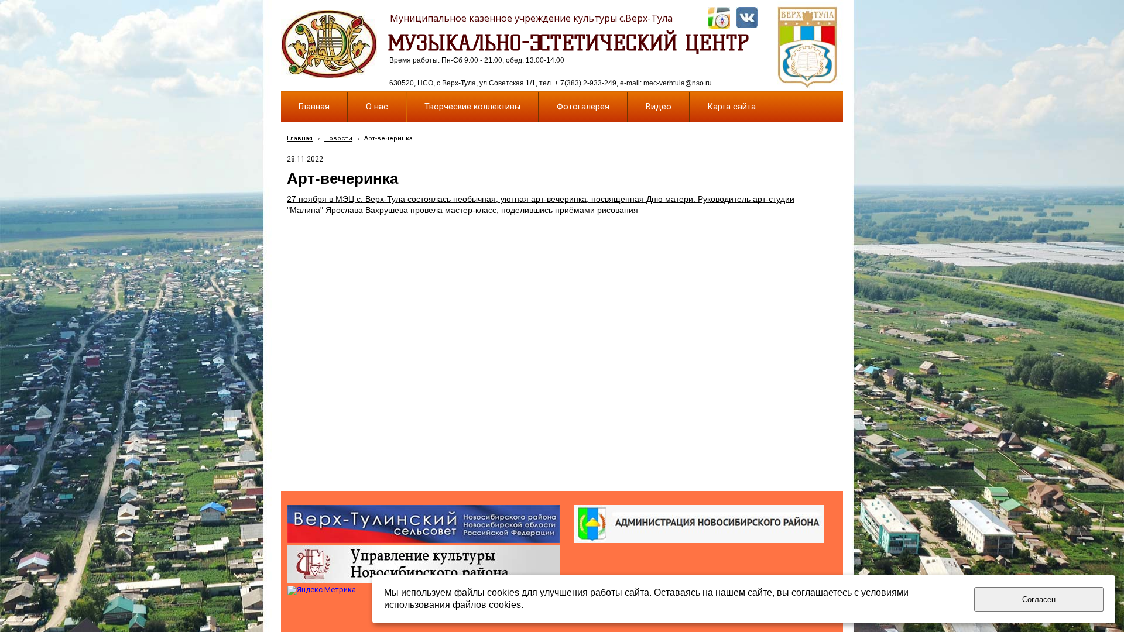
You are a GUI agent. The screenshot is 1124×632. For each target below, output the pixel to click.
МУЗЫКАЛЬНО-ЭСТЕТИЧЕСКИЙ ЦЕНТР (568, 43)
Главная (300, 138)
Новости (338, 138)
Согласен (1039, 599)
